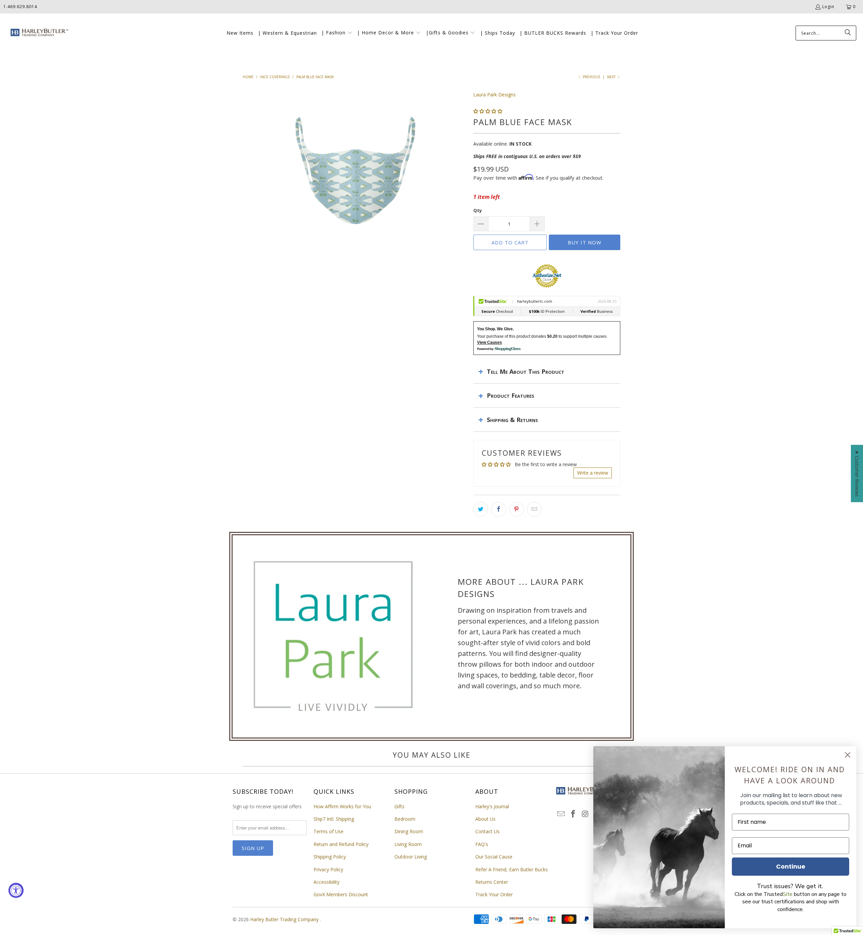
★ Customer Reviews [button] (857, 473)
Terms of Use (329, 831)
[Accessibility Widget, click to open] (16, 890)
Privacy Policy (328, 869)
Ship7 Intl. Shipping (334, 819)
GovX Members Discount (341, 894)
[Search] (847, 33)
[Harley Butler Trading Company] (38, 33)
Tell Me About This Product (525, 371)
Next (612, 76)
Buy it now (584, 242)
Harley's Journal (492, 806)
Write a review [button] (592, 473)
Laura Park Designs (494, 94)
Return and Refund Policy (341, 844)
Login (828, 6)
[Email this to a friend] (534, 509)
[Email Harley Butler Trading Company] (561, 814)
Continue (790, 866)
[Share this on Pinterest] (516, 509)
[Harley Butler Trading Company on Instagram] (585, 814)
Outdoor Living (410, 856)
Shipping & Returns (512, 420)
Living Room (408, 844)
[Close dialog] (848, 755)
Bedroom (404, 819)
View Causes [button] (489, 342)
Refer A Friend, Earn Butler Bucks (511, 869)
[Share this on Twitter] (480, 509)
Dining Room (408, 831)
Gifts (399, 806)
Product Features (510, 395)
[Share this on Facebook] (498, 509)
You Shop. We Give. (495, 329)
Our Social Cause (493, 856)
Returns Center (491, 882)
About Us (485, 819)
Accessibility (326, 882)
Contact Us (487, 831)
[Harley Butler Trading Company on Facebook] (573, 814)
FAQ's (481, 844)
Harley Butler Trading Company (285, 919)
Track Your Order (494, 894)
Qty (477, 210)
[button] (337, 33)
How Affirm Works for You (342, 806)
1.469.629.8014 (20, 6)
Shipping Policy (330, 856)
